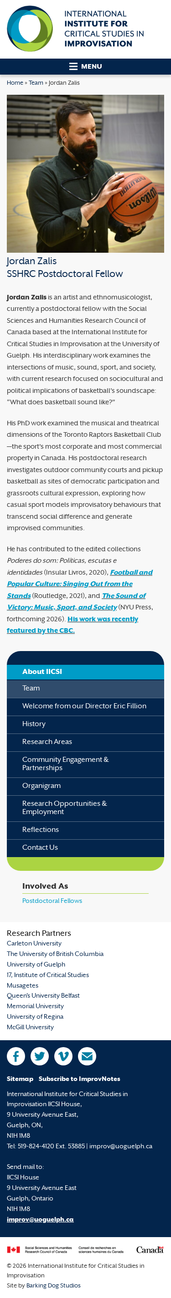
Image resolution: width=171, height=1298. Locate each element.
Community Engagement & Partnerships (65, 764)
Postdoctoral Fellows (52, 901)
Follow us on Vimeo (63, 1056)
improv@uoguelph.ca (40, 1220)
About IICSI (42, 672)
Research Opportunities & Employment (64, 808)
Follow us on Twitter (40, 1056)
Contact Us (40, 848)
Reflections (40, 830)
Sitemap (20, 1079)
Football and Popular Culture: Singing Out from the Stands (79, 584)
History (34, 724)
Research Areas (47, 742)
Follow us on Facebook (16, 1056)
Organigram (41, 786)
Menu (91, 67)
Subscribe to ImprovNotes (79, 1079)
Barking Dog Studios (53, 1286)
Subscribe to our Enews (87, 1056)
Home (15, 83)
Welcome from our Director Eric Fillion (84, 706)
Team (36, 83)
